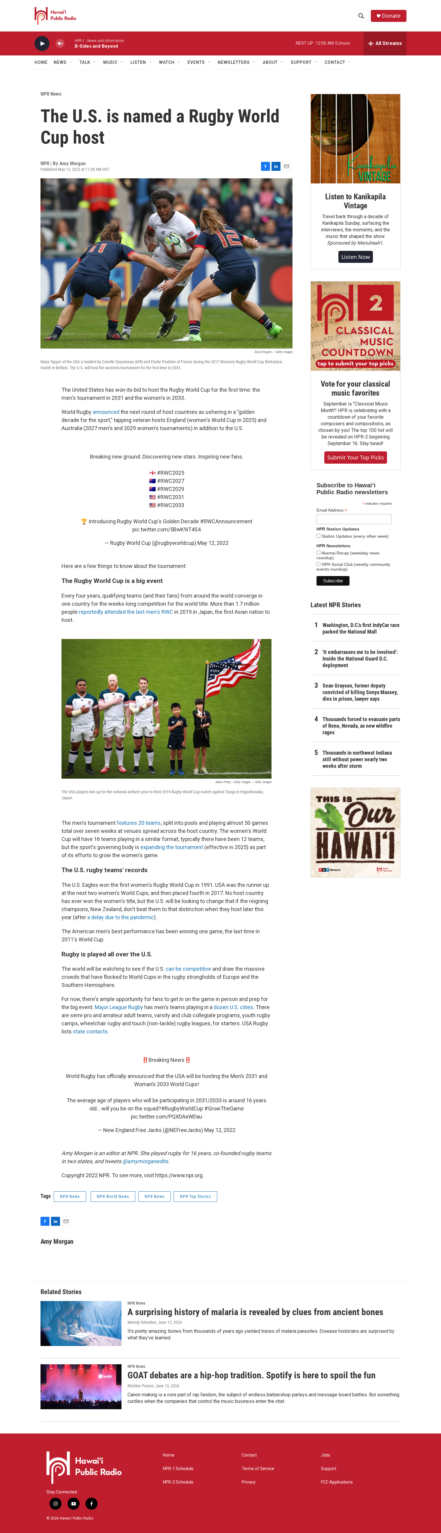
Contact (249, 1455)
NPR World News (113, 1196)
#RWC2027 (170, 481)
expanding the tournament (171, 847)
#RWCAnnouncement (226, 521)
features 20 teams (139, 823)
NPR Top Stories (195, 1196)
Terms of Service (258, 1468)
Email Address (331, 510)
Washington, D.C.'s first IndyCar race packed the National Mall (361, 628)
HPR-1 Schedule (178, 1468)
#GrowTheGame (224, 1108)
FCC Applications (337, 1482)
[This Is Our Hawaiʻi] (355, 832)
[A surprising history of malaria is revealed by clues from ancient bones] (81, 1323)
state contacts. (91, 1031)
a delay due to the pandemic (120, 917)
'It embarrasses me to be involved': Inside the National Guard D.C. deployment (360, 658)
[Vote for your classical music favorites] (355, 326)
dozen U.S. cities (233, 1007)
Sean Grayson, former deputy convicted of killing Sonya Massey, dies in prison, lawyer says (360, 692)
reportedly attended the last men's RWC (126, 612)
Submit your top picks (355, 457)
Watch (167, 62)
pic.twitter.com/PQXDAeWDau (166, 1116)
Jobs (325, 1455)
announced (106, 412)
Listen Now (355, 256)
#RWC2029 (170, 489)
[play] (42, 43)
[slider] (69, 43)
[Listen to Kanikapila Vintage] (355, 138)
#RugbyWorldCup (182, 1108)
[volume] (60, 43)
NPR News (51, 94)
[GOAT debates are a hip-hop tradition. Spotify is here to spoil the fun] (81, 1386)
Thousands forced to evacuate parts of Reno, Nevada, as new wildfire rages (361, 725)
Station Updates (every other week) (354, 536)
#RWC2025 (170, 473)
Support (328, 1468)
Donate (391, 16)
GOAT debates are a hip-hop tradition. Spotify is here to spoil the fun (252, 1375)
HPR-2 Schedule (178, 1482)
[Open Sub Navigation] (71, 62)
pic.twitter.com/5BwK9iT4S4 (166, 529)
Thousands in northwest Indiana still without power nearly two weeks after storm (357, 759)
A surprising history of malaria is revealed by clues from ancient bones (255, 1312)
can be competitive (188, 969)
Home (41, 62)
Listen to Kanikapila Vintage (355, 201)
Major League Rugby (119, 1007)
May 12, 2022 (213, 543)
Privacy (249, 1482)
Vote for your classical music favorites (355, 388)
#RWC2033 (170, 505)
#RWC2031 (170, 497)
